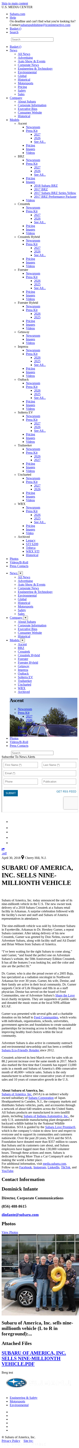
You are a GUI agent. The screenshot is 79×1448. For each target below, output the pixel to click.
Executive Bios (27, 109)
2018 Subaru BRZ (46, 185)
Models (14, 120)
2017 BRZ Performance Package (55, 196)
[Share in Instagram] (12, 842)
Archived (24, 692)
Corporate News (28, 65)
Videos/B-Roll (19, 562)
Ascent (22, 644)
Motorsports (25, 83)
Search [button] (14, 32)
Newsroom (33, 127)
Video (30, 533)
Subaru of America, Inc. (17, 1094)
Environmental (27, 72)
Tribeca (30, 547)
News (13, 50)
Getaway (23, 666)
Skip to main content (15, 3)
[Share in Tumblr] (12, 837)
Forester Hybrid (28, 662)
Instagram (39, 1167)
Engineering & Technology (35, 68)
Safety (22, 90)
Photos (14, 558)
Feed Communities (46, 1017)
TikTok (65, 1167)
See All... (40, 141)
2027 (37, 134)
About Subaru (27, 101)
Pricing (22, 87)
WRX (22, 688)
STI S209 (32, 544)
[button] (3, 849)
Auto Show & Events (31, 61)
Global (22, 76)
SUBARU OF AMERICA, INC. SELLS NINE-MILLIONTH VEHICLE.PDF (34, 1358)
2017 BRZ (41, 189)
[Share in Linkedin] (12, 821)
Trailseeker (25, 681)
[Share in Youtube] (12, 832)
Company (16, 98)
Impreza (23, 670)
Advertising (25, 57)
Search (6, 39)
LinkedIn (53, 1167)
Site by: (28, 1441)
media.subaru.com (54, 1163)
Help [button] (13, 17)
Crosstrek (24, 651)
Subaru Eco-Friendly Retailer (21, 1050)
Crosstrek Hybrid (29, 655)
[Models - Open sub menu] (22, 640)
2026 (37, 138)
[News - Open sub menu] (20, 573)
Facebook (25, 1167)
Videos (30, 152)
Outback (23, 673)
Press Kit (31, 130)
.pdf (4, 853)
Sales (21, 94)
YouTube (7, 1171)
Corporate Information (32, 105)
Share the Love (65, 995)
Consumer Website (30, 112)
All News (24, 54)
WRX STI (32, 551)
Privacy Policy (11, 1441)
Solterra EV (25, 677)
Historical (24, 79)
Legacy (30, 540)
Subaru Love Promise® (60, 1127)
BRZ (21, 648)
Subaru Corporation (41, 1098)
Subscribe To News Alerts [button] (18, 757)
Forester (23, 659)
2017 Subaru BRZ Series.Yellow (55, 193)
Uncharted (24, 684)
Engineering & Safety (23, 1397)
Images (30, 149)
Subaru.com (17, 14)
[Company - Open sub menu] (25, 618)
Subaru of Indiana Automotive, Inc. (46, 1116)
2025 (37, 284)
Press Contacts (19, 566)
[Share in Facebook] (12, 827)
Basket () (15, 28)
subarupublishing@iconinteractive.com (45, 25)
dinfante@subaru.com (20, 1214)
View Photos (10, 1232)
